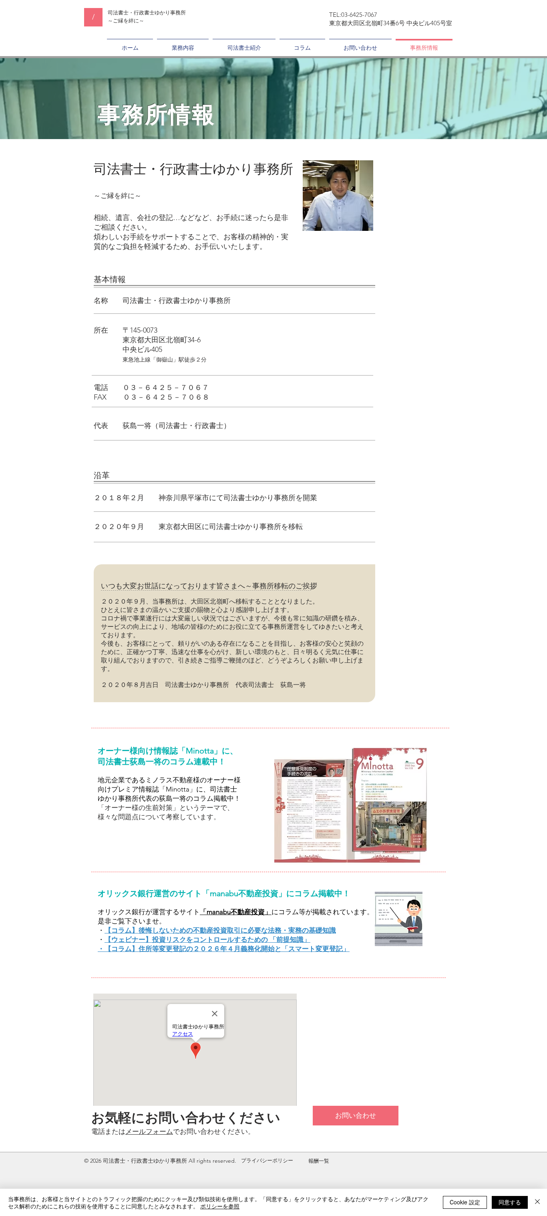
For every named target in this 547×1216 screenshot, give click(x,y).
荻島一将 (137, 425)
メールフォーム (149, 1131)
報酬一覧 (318, 1161)
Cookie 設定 (465, 1202)
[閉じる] (537, 1202)
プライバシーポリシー (267, 1160)
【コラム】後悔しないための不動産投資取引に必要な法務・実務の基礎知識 (220, 930)
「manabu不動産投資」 (235, 912)
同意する (510, 1202)
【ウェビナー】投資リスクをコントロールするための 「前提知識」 (207, 939)
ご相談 (104, 227)
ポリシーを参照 (219, 1206)
